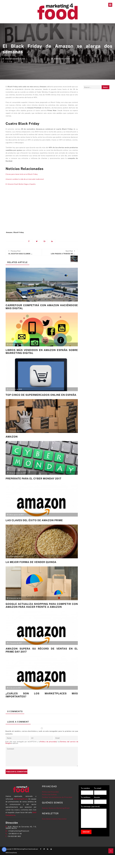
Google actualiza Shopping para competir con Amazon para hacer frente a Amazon (42, 605)
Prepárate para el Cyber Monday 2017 (33, 478)
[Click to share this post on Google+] (46, 241)
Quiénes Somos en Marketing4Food (55, 808)
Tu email (97, 788)
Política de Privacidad (50, 792)
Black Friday (18, 232)
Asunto (97, 797)
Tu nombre (85, 788)
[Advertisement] (42, 209)
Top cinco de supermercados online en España (41, 394)
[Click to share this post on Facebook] (30, 241)
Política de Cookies (49, 794)
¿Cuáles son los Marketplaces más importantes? (42, 695)
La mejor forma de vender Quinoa (31, 562)
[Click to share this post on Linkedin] (53, 241)
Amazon (9, 232)
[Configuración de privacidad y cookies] (4, 849)
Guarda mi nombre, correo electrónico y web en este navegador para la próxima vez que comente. (41, 732)
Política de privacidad (48, 742)
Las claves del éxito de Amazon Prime (34, 520)
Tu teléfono (85, 797)
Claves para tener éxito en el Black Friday (22, 174)
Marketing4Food (62, 59)
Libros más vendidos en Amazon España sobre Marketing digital (42, 351)
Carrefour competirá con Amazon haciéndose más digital (42, 307)
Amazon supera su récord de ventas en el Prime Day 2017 (42, 650)
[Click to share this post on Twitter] (38, 241)
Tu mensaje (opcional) (90, 806)
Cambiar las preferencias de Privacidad (57, 797)
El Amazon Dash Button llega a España (20, 184)
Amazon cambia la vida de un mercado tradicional (25, 179)
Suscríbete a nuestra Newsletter (54, 819)
